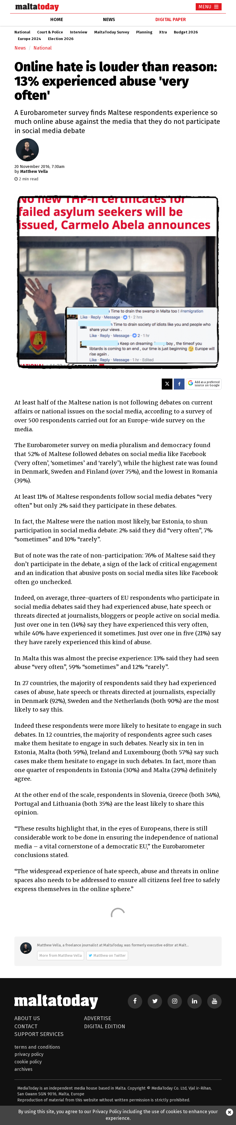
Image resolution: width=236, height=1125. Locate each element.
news (109, 19)
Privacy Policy (28, 1054)
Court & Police (50, 32)
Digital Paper (170, 19)
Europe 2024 (29, 39)
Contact (25, 1026)
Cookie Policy (28, 1062)
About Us (27, 1018)
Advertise (97, 1018)
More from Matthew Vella (60, 955)
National (22, 32)
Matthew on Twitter (110, 955)
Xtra (163, 32)
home (56, 19)
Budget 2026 (186, 32)
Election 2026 (60, 39)
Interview (78, 32)
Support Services (39, 1034)
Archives (23, 1069)
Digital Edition (104, 1026)
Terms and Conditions (37, 1047)
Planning (144, 32)
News (20, 48)
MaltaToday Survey (111, 32)
